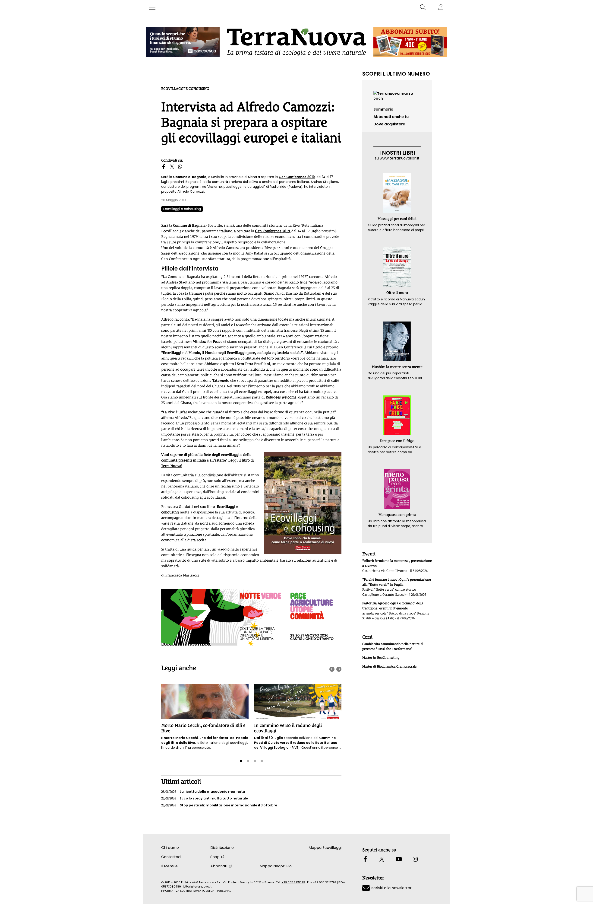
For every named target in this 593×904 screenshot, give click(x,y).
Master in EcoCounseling (380, 657)
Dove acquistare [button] (389, 124)
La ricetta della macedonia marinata (203, 791)
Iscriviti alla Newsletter (391, 888)
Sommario (383, 109)
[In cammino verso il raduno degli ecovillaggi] (297, 701)
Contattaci (171, 856)
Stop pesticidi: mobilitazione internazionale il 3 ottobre (219, 805)
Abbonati (218, 866)
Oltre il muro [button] (397, 292)
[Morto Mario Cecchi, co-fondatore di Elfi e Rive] (205, 701)
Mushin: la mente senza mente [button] (397, 367)
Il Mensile (169, 866)
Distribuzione (222, 847)
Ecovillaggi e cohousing (185, 88)
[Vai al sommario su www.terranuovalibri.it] (397, 96)
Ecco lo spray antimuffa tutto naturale (204, 798)
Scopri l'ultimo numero (396, 73)
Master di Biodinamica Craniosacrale (389, 666)
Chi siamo (170, 847)
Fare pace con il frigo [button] (397, 441)
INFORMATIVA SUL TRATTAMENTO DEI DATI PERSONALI (196, 891)
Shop (215, 856)
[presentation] (331, 669)
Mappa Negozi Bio (275, 866)
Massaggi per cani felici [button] (397, 218)
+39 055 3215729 (293, 882)
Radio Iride (298, 282)
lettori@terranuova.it (197, 886)
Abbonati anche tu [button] (391, 116)
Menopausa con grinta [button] (397, 514)
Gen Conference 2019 (297, 177)
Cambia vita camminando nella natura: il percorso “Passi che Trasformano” (392, 646)
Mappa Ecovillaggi (325, 847)
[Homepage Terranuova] (296, 42)
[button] (152, 7)
